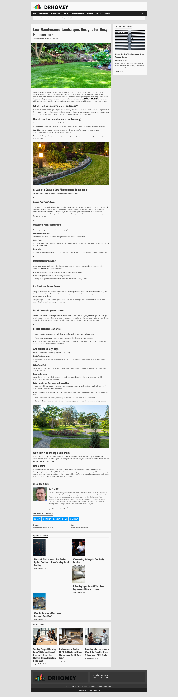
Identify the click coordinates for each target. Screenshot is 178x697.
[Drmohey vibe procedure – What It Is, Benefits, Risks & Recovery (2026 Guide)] (97, 636)
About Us (98, 13)
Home (34, 13)
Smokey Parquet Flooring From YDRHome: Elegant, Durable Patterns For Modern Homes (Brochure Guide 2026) (44, 654)
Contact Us (107, 13)
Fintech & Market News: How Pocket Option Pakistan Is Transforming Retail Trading (39, 547)
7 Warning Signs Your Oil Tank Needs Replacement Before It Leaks (78, 574)
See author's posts (58, 508)
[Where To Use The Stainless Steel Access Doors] (130, 40)
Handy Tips (66, 13)
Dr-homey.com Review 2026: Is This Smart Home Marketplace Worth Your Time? (70, 653)
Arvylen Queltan (38, 664)
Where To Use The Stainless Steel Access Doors (129, 56)
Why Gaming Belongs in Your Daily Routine (78, 547)
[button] (142, 13)
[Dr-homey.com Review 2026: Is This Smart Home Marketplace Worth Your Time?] (71, 636)
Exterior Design (43, 13)
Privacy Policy (75, 686)
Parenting (90, 13)
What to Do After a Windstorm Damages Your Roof (39, 601)
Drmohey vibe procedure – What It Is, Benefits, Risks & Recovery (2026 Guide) (97, 651)
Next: (80, 526)
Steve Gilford (37, 38)
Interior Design (55, 13)
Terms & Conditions (88, 686)
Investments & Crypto (78, 13)
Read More (120, 71)
